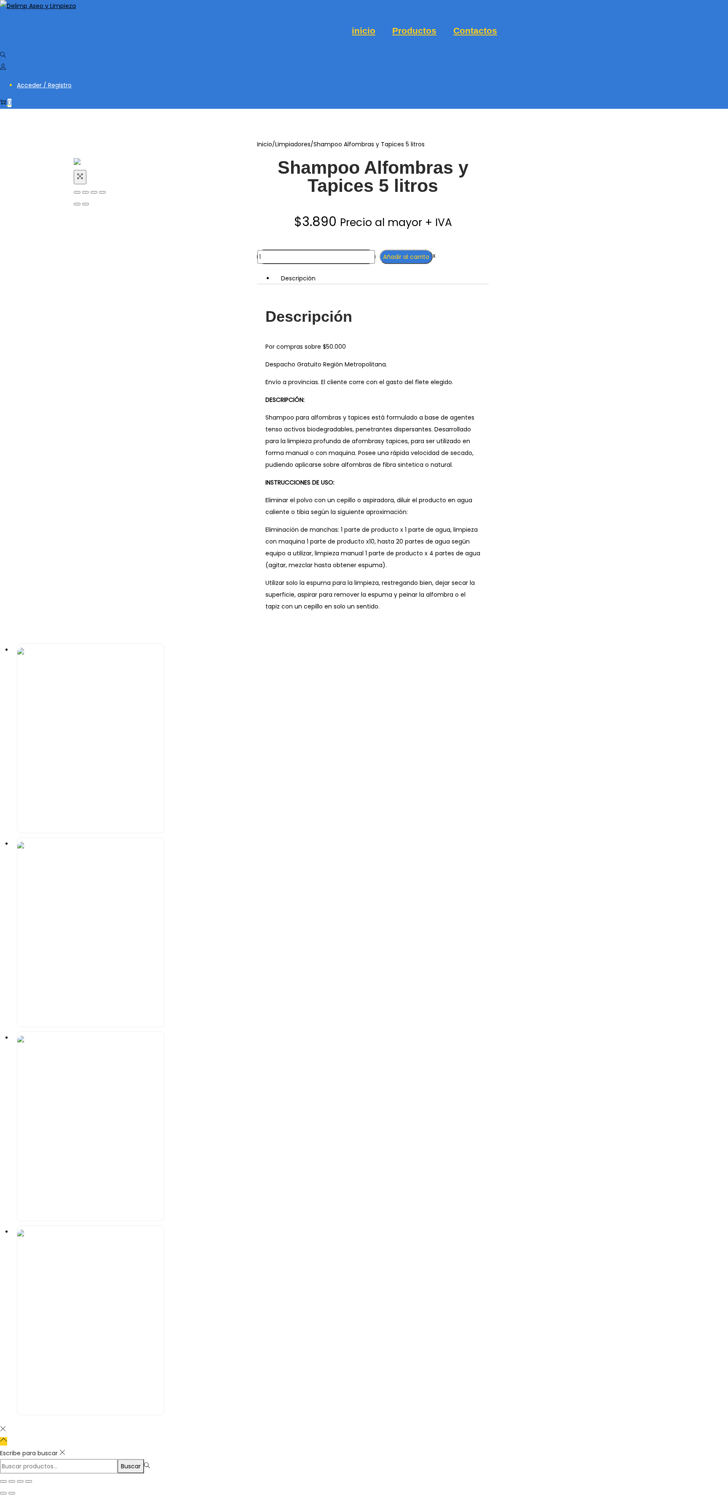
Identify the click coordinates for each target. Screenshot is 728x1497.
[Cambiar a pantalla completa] (11, 1481)
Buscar (131, 1466)
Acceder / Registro (44, 85)
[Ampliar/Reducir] (3, 1481)
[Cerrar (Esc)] (28, 1481)
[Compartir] (20, 1481)
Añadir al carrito (406, 257)
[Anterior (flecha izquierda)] (77, 204)
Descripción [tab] (298, 278)
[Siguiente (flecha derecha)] (85, 204)
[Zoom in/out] (102, 192)
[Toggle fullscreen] (94, 192)
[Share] (85, 192)
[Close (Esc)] (77, 192)
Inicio (264, 144)
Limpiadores (292, 144)
